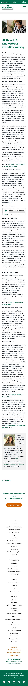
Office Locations (14, 591)
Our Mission (14, 546)
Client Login (14, 647)
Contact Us (14, 585)
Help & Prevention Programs (14, 613)
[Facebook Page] (4, 682)
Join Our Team (14, 538)
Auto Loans (14, 599)
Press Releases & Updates (14, 552)
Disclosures (10, 677)
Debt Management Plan (14, 568)
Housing (14, 616)
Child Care (14, 608)
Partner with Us (14, 549)
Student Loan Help (14, 574)
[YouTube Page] (24, 682)
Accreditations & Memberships (14, 527)
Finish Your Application (14, 652)
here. (16, 458)
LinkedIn (13, 464)
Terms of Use (17, 677)
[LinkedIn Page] (14, 682)
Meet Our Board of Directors (14, 543)
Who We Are (14, 554)
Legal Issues (14, 622)
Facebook (6, 464)
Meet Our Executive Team (14, 540)
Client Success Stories (14, 529)
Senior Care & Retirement (14, 630)
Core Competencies (14, 532)
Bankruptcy (14, 563)
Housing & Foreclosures (14, 571)
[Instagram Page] (19, 682)
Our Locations (14, 655)
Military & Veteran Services (14, 625)
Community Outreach (14, 583)
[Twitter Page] (9, 682)
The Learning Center (14, 638)
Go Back (7, 480)
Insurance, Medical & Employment (14, 619)
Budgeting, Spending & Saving (14, 605)
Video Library (14, 641)
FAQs (14, 535)
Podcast (14, 627)
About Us (14, 524)
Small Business (14, 633)
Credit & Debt (14, 566)
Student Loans (14, 636)
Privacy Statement (19, 675)
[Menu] (24, 7)
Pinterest (21, 464)
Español (14, 588)
